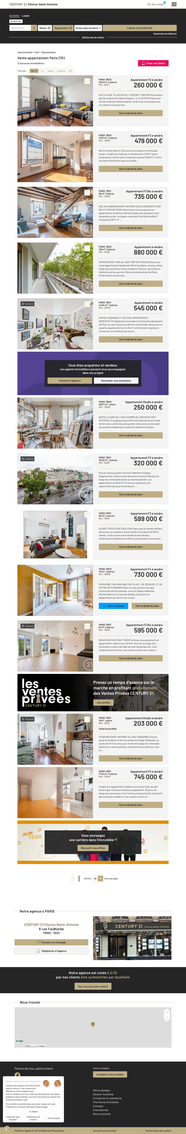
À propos (98, 1106)
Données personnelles (104, 1130)
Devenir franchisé (103, 1094)
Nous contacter (102, 1113)
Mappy (42, 1046)
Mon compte (158, 4)
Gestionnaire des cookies (158, 1130)
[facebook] (17, 1075)
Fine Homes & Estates (106, 1102)
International (100, 1110)
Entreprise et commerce (107, 1098)
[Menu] (174, 4)
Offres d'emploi (101, 1090)
